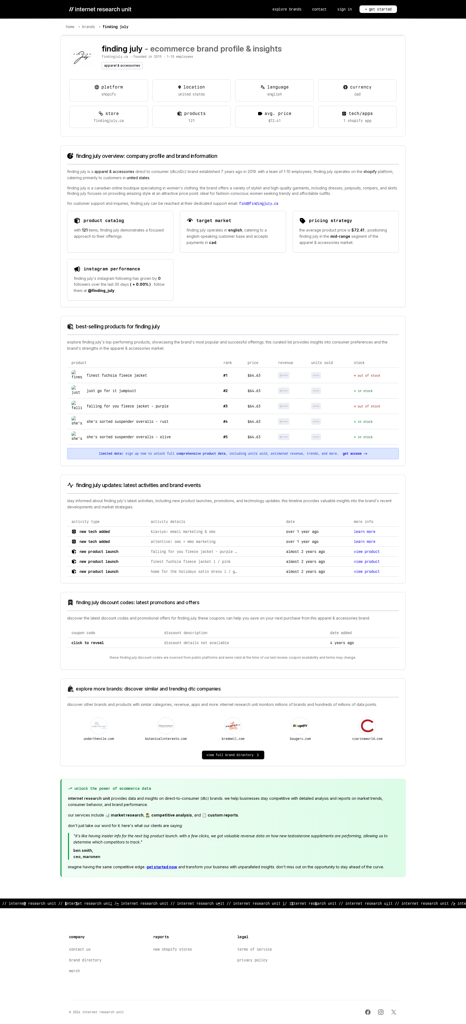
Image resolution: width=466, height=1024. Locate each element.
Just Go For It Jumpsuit (111, 391)
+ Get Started (378, 9)
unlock (293, 375)
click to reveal (87, 643)
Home (70, 27)
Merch (74, 971)
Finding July (115, 27)
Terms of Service (254, 949)
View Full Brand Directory (229, 755)
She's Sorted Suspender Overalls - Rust (128, 421)
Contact (319, 9)
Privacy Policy (252, 960)
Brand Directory (85, 960)
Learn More (364, 531)
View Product (367, 551)
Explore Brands (286, 9)
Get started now (161, 867)
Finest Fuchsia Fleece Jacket (117, 375)
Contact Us (80, 949)
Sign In (344, 9)
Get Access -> (355, 453)
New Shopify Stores (172, 949)
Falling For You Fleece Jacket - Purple (128, 406)
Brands (88, 27)
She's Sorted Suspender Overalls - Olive (129, 437)
